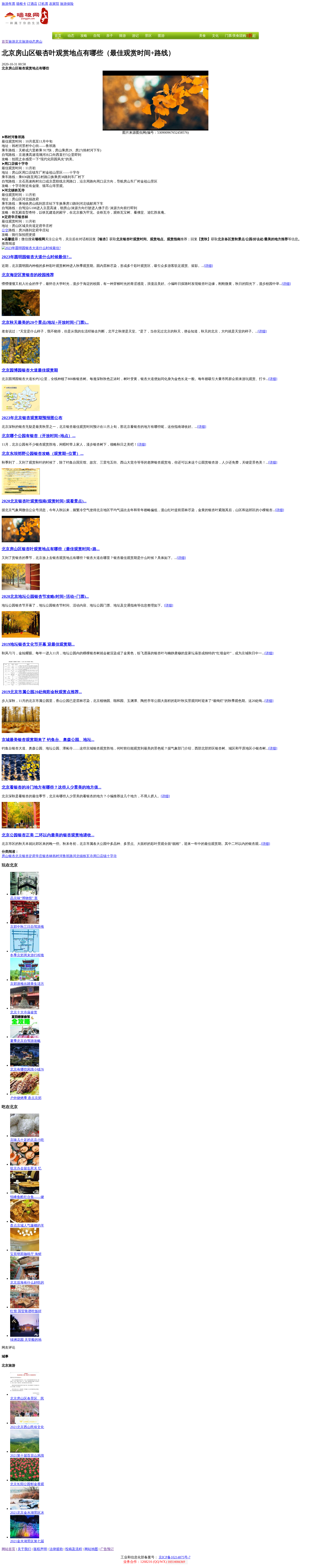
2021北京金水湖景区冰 (27, 1512)
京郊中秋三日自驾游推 (27, 926)
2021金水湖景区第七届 (27, 1541)
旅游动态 (29, 41)
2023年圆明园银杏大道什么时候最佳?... (37, 257)
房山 (39, 41)
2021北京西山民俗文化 (27, 1427)
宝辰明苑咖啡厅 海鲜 (25, 1254)
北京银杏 (22, 856)
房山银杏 (8, 856)
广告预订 (107, 1549)
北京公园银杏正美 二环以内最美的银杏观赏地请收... (48, 835)
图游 (161, 35)
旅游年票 (8, 3)
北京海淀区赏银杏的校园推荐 (28, 275)
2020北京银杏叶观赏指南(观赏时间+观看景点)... (44, 501)
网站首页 (8, 1549)
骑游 (122, 35)
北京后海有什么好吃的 (27, 1282)
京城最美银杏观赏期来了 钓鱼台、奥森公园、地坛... (48, 739)
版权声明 (40, 1549)
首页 (58, 35)
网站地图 (91, 1549)
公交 (5, 230)
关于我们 (24, 1549)
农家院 (54, 3)
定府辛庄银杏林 (40, 856)
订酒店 (32, 3)
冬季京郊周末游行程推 (27, 955)
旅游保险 (67, 3)
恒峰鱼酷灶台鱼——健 (27, 1197)
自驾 (96, 35)
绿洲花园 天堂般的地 (25, 1339)
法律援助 (56, 1549)
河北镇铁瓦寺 (83, 856)
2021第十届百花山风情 (27, 1455)
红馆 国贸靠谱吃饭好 (25, 1311)
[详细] (208, 266)
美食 (202, 35)
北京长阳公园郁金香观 (27, 1484)
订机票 (43, 3)
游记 (135, 35)
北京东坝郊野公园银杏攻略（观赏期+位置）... (43, 453)
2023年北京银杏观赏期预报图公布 (32, 418)
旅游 (11, 41)
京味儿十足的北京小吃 (27, 1140)
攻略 (83, 35)
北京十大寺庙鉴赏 (23, 1012)
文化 (215, 35)
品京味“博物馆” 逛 (24, 898)
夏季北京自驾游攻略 (25, 1041)
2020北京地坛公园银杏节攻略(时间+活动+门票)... (45, 596)
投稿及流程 (73, 1549)
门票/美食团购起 (240, 35)
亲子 (109, 35)
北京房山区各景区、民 (27, 1398)
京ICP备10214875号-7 (174, 1557)
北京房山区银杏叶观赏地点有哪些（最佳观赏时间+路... (51, 549)
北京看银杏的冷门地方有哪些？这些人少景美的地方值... (51, 787)
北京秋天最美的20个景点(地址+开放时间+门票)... (45, 322)
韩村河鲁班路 (62, 856)
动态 (70, 35)
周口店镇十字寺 (105, 856)
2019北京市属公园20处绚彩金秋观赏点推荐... (42, 692)
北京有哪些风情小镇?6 (27, 1069)
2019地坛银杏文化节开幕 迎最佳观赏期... (38, 644)
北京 (18, 41)
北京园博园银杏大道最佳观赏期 (30, 370)
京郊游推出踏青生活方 (27, 983)
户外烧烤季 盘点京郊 (25, 1098)
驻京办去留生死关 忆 (25, 1168)
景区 (148, 35)
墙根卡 (21, 3)
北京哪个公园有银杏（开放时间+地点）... (39, 436)
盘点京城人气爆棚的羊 (27, 1225)
